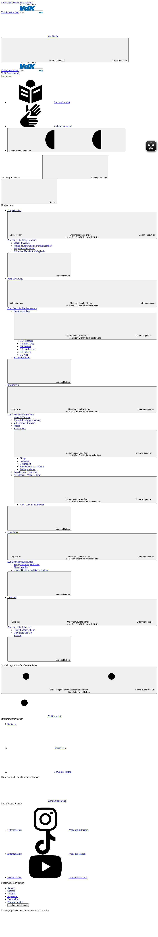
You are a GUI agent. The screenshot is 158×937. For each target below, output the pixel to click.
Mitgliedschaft (14, 210)
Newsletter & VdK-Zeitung (27, 475)
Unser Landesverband (24, 630)
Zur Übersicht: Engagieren (20, 561)
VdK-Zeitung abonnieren (32, 504)
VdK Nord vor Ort (23, 632)
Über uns (11, 597)
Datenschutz (13, 899)
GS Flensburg (26, 341)
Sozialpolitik (20, 428)
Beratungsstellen (22, 311)
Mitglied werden (22, 243)
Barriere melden (15, 902)
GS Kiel (24, 354)
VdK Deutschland (10, 73)
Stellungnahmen (27, 469)
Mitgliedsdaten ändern (24, 248)
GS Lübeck (25, 352)
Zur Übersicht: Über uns (19, 627)
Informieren (13, 385)
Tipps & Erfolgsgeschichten (27, 420)
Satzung (17, 635)
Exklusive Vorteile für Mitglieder (30, 251)
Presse (17, 425)
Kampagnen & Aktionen (32, 466)
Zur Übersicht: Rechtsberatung (22, 308)
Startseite (11, 724)
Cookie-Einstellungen (18, 905)
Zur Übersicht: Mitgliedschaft (21, 240)
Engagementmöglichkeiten (27, 564)
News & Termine (22, 417)
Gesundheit (25, 463)
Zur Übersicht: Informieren (20, 414)
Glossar (11, 891)
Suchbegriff (7, 177)
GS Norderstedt (27, 349)
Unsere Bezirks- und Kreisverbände (31, 570)
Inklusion (24, 461)
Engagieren (13, 532)
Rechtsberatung (15, 278)
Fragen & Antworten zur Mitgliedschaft (33, 245)
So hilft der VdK (22, 357)
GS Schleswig (27, 343)
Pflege (23, 458)
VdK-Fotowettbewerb (24, 423)
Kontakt (11, 888)
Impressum (12, 896)
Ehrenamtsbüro (21, 567)
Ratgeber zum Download (26, 472)
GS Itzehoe (25, 346)
